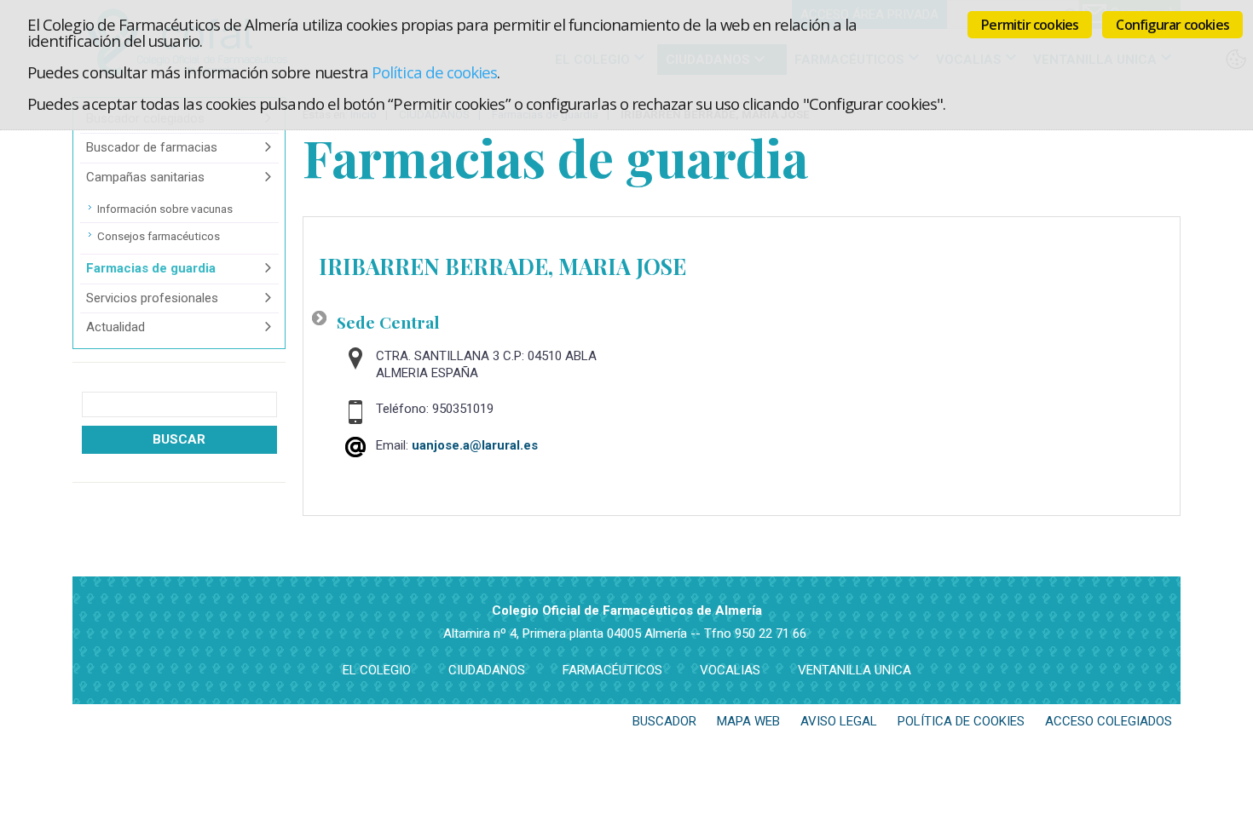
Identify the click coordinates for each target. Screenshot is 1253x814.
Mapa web (748, 721)
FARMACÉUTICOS (612, 670)
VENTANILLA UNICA (854, 670)
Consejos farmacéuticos (158, 236)
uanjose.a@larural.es (475, 445)
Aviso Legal (838, 721)
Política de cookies (434, 72)
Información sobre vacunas (165, 208)
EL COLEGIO (377, 670)
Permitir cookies (1029, 24)
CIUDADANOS (486, 670)
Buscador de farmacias (151, 147)
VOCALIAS (730, 670)
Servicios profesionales (152, 298)
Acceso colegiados (1108, 721)
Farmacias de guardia (151, 268)
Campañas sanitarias (145, 177)
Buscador (664, 721)
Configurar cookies (1172, 24)
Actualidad (115, 327)
